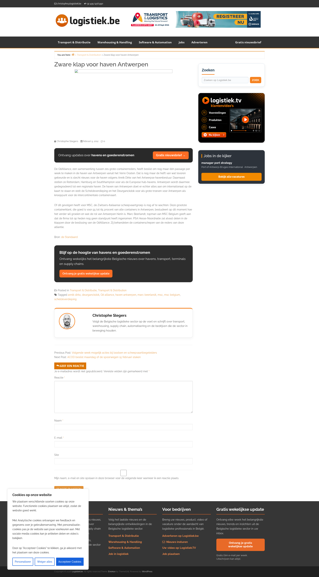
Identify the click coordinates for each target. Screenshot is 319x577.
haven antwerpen (125, 294)
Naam (58, 420)
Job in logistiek (118, 554)
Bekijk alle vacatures (231, 176)
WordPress (147, 571)
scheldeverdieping (65, 299)
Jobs (181, 42)
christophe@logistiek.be (69, 3)
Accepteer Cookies (69, 561)
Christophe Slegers (109, 315)
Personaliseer (23, 561)
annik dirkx (74, 294)
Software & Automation (155, 42)
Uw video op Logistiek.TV (179, 548)
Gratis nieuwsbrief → (171, 155)
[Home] (72, 54)
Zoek (255, 80)
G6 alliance (107, 294)
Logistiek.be (77, 571)
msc (160, 294)
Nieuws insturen (177, 542)
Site (56, 454)
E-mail (59, 437)
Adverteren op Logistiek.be (180, 536)
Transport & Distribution (112, 290)
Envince (111, 571)
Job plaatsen (171, 554)
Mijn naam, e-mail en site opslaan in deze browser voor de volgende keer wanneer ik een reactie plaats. (116, 478)
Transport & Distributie (74, 42)
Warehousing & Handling (114, 42)
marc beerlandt (147, 294)
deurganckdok (90, 294)
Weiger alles (44, 561)
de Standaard (69, 237)
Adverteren (199, 42)
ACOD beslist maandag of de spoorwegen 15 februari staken (104, 357)
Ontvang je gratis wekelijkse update (85, 273)
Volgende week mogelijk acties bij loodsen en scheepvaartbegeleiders (114, 352)
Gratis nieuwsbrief (248, 42)
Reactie (59, 377)
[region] (48, 529)
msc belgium (172, 294)
